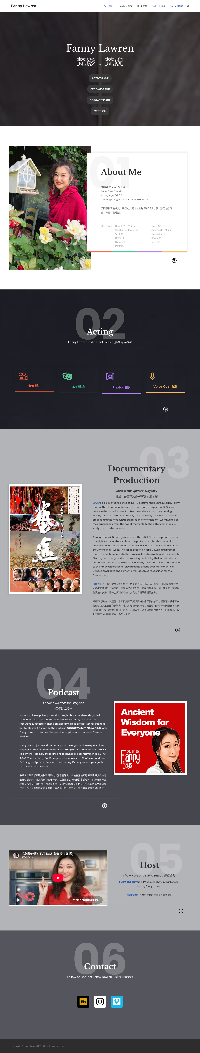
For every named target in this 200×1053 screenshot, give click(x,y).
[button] (114, 6)
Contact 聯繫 (176, 6)
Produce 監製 (126, 6)
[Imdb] (83, 1002)
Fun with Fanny (128, 882)
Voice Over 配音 (165, 386)
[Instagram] (100, 1002)
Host (149, 865)
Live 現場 (78, 387)
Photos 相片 (122, 387)
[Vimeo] (117, 1002)
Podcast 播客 (158, 6)
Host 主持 (142, 6)
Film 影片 (34, 385)
